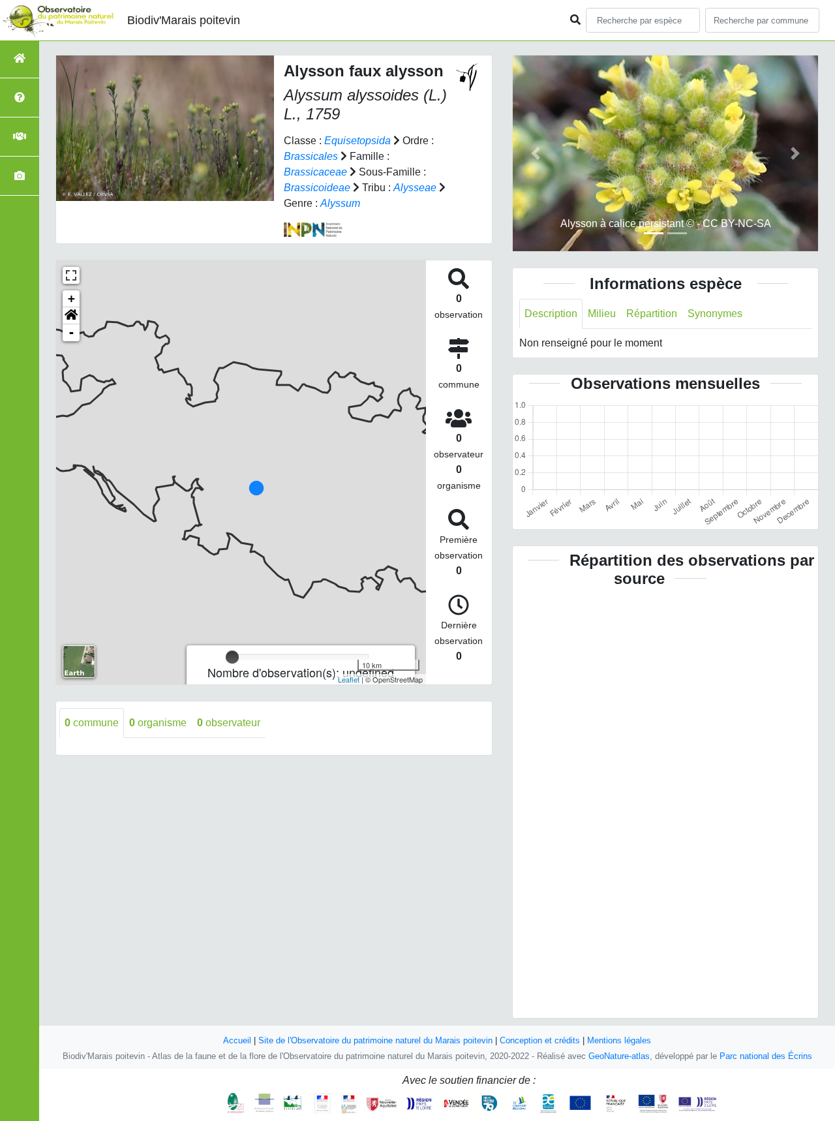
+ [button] (71, 298)
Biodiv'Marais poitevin (183, 20)
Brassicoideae (317, 187)
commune (92, 722)
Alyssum (340, 203)
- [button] (71, 332)
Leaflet (348, 679)
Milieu (602, 313)
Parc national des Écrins (766, 1056)
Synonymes (715, 313)
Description (550, 313)
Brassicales (311, 156)
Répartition (651, 313)
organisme (158, 722)
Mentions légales (619, 1040)
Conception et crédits (540, 1040)
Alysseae (414, 187)
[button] (71, 315)
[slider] (232, 657)
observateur (228, 722)
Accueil (237, 1040)
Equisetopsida (357, 140)
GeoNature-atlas (619, 1056)
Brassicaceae (315, 171)
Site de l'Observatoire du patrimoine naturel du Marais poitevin (375, 1040)
